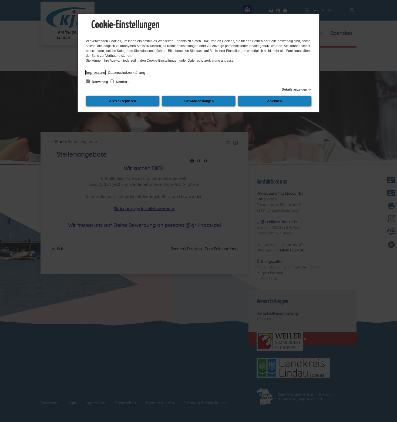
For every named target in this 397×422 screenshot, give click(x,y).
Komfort (122, 82)
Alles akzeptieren (122, 101)
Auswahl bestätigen (198, 101)
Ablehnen (274, 101)
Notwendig (100, 82)
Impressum (95, 72)
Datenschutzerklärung (126, 72)
